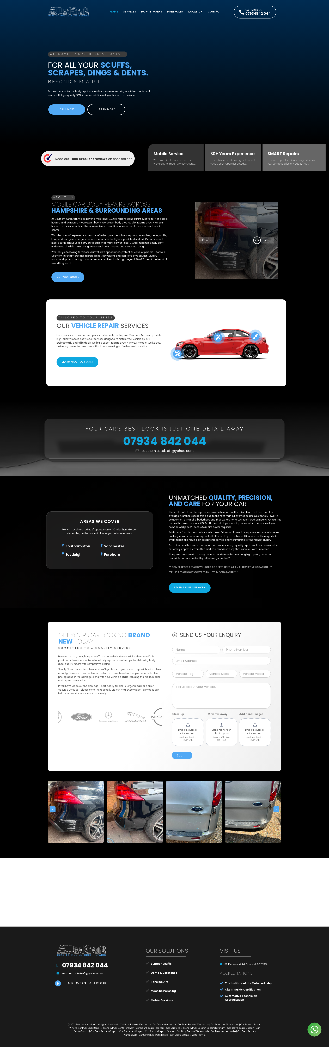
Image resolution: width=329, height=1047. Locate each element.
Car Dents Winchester (164, 1024)
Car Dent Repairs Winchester (193, 1024)
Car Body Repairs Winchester (135, 1024)
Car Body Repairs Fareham (97, 1027)
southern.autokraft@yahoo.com (168, 451)
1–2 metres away (216, 714)
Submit (182, 755)
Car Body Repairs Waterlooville (193, 1031)
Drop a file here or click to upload (188, 731)
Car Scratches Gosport (131, 1031)
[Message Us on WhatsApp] (314, 1029)
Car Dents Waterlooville (223, 1031)
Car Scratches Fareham (179, 1027)
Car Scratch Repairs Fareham (209, 1027)
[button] (255, 12)
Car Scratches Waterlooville (153, 1034)
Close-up (178, 714)
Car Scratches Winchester (224, 1024)
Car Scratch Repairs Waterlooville (188, 1034)
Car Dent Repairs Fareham (150, 1027)
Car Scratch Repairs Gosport (160, 1031)
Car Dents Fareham (123, 1027)
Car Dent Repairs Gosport (104, 1031)
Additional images (251, 714)
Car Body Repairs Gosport (240, 1027)
